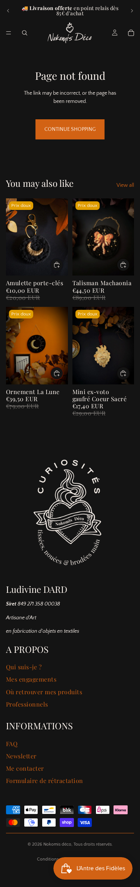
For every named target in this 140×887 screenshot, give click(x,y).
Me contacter (25, 768)
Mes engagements (31, 679)
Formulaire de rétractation (44, 780)
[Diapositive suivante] (132, 11)
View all (125, 185)
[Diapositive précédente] (8, 11)
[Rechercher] (24, 33)
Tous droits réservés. (93, 844)
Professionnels (27, 704)
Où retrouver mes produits (44, 692)
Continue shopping (70, 129)
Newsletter (21, 756)
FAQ (12, 744)
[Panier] (131, 33)
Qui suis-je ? (23, 667)
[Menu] (8, 32)
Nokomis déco (57, 844)
